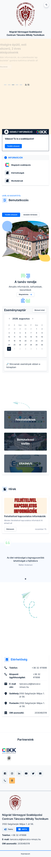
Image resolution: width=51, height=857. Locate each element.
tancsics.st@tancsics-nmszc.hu (25, 839)
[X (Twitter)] (33, 773)
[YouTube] (26, 773)
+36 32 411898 (18, 835)
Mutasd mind (40, 310)
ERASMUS (25, 463)
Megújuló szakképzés (21, 165)
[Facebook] (5, 773)
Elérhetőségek (17, 173)
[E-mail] (40, 773)
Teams (10, 829)
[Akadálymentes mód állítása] (12, 780)
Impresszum (25, 854)
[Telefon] (5, 780)
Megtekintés (24, 294)
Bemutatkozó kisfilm (25, 441)
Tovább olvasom (13, 146)
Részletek (12, 66)
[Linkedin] (19, 773)
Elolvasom (10, 529)
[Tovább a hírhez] (25, 506)
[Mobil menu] (46, 4)
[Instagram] (12, 773)
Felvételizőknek (26, 419)
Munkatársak (17, 181)
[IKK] (9, 750)
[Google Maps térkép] (25, 628)
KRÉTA (24, 829)
